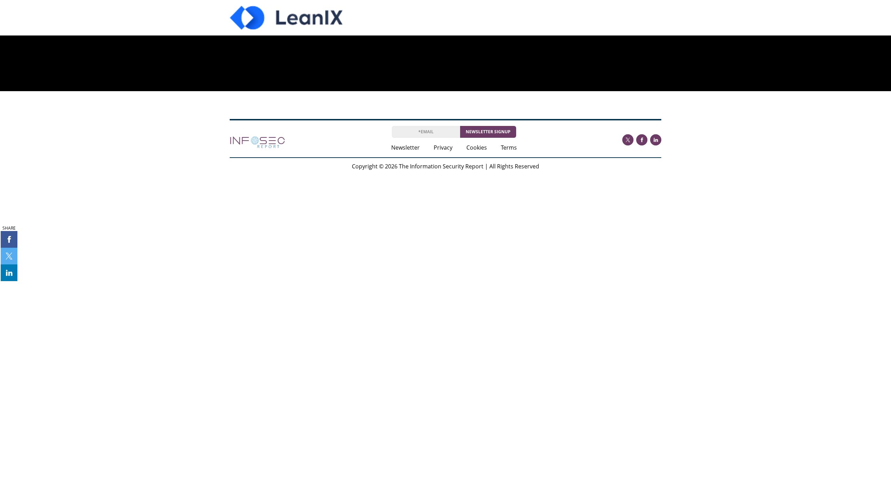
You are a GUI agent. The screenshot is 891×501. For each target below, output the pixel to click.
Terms (509, 147)
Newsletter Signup (488, 132)
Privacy (443, 147)
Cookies (476, 147)
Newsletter (405, 147)
